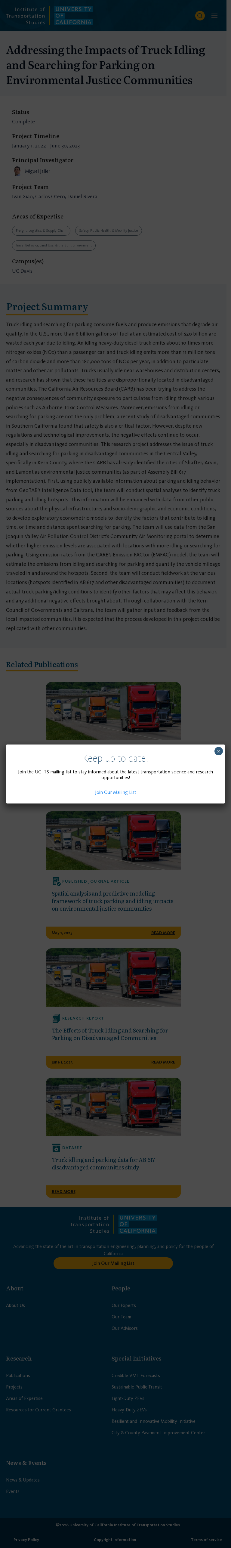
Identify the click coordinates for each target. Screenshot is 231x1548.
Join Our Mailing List (115, 792)
